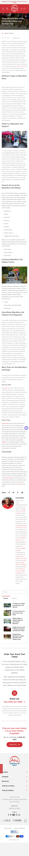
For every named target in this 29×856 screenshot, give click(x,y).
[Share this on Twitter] (13, 492)
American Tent (21, 66)
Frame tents (5, 423)
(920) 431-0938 (14, 808)
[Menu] (3, 8)
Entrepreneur (21, 569)
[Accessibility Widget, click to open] (26, 428)
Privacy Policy (8, 828)
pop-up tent (6, 388)
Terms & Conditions (19, 828)
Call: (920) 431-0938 (13, 702)
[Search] (7, 9)
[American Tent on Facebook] (8, 815)
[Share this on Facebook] (9, 492)
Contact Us (13, 744)
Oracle (17, 571)
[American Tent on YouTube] (13, 815)
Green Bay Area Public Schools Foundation (21, 562)
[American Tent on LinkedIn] (19, 815)
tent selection (10, 478)
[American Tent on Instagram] (17, 815)
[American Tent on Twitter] (11, 815)
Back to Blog (9, 33)
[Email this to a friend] (22, 493)
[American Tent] (14, 8)
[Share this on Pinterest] (17, 492)
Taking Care (16, 38)
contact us (21, 484)
